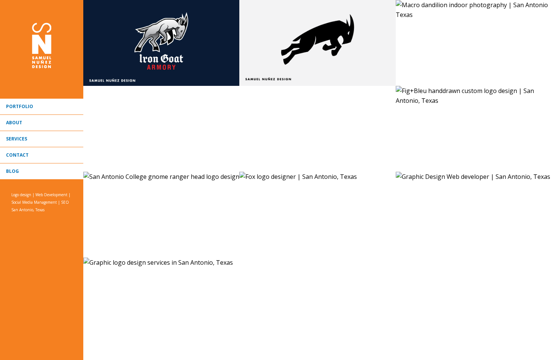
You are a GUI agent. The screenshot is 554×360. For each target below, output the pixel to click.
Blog (12, 171)
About (14, 122)
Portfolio (19, 106)
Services (16, 139)
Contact (17, 155)
